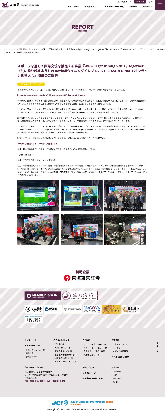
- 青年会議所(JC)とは (63, 351)
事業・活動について (33, 345)
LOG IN (140, 2)
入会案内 (147, 6)
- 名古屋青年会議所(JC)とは (66, 354)
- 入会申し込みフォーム (92, 354)
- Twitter (115, 382)
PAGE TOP (157, 347)
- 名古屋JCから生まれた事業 (66, 361)
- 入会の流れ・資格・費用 (93, 351)
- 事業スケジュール (119, 344)
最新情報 (115, 340)
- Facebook (116, 371)
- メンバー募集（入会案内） (94, 344)
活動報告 (133, 6)
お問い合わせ (88, 367)
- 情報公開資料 (31, 356)
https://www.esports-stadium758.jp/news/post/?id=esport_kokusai (51, 95)
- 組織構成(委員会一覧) (64, 358)
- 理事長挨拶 (59, 344)
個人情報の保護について (93, 378)
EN (151, 2)
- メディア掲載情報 (119, 351)
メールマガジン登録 (120, 356)
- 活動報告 (29, 353)
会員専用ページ (89, 372)
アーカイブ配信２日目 (48, 143)
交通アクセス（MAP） (34, 367)
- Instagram (116, 378)
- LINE (114, 375)
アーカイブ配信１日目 (26, 143)
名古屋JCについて (61, 340)
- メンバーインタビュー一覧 (94, 347)
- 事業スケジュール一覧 (35, 349)
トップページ (73, 6)
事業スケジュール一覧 (114, 6)
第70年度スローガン (123, 2)
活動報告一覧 (25, 49)
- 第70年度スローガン (63, 347)
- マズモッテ (116, 347)
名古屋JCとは (91, 6)
